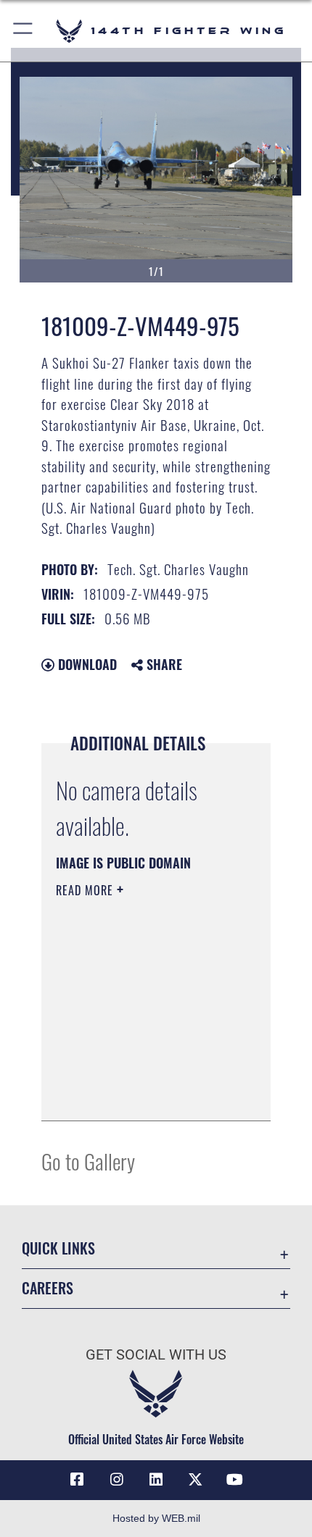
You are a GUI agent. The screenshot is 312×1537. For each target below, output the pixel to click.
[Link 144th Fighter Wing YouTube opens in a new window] (235, 1480)
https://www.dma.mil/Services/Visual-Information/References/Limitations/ (144, 1093)
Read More (86, 890)
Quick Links (58, 1248)
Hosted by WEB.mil (156, 1518)
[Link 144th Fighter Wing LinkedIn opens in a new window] (156, 1480)
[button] (23, 31)
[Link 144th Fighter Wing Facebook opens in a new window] (77, 1480)
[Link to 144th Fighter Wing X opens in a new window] (195, 1480)
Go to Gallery (88, 1160)
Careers (47, 1288)
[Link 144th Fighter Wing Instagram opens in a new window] (117, 1480)
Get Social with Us (156, 1355)
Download (85, 664)
